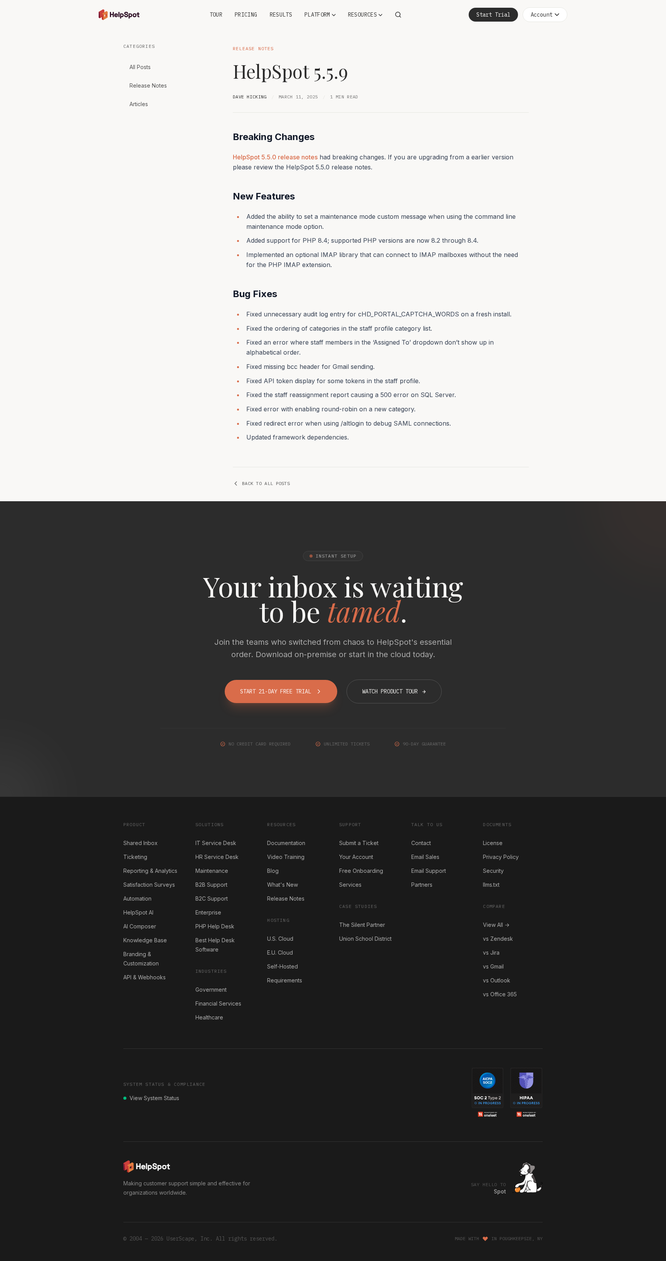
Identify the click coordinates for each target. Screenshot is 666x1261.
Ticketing (135, 857)
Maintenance (211, 870)
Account (541, 14)
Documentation (286, 843)
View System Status (154, 1098)
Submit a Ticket (358, 843)
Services (350, 884)
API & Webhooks (144, 977)
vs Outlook (496, 980)
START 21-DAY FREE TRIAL (275, 691)
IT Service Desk (215, 843)
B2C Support (211, 898)
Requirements (284, 980)
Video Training (285, 857)
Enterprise (208, 912)
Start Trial (493, 14)
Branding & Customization (141, 959)
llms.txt (491, 884)
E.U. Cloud (280, 952)
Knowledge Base (145, 940)
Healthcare (209, 1017)
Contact (421, 843)
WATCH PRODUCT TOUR (394, 691)
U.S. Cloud (280, 938)
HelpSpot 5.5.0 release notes (275, 157)
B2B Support (211, 884)
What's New (282, 884)
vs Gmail (493, 966)
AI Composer (139, 926)
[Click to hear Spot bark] (527, 1177)
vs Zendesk (498, 938)
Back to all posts (266, 483)
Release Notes (148, 85)
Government (211, 989)
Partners (421, 884)
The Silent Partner (362, 924)
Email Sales (425, 857)
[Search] (398, 14)
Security (493, 870)
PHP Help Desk (214, 926)
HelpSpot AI (138, 912)
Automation (137, 898)
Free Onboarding (361, 870)
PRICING (246, 14)
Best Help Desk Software (215, 945)
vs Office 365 (500, 994)
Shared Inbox (140, 843)
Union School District (365, 938)
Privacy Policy (501, 857)
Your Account (356, 857)
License (493, 843)
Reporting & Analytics (150, 870)
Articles (139, 104)
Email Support (428, 870)
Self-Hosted (282, 966)
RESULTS (281, 14)
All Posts (140, 67)
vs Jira (491, 952)
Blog (273, 870)
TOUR (216, 14)
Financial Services (218, 1003)
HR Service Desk (217, 857)
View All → (496, 924)
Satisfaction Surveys (149, 884)
